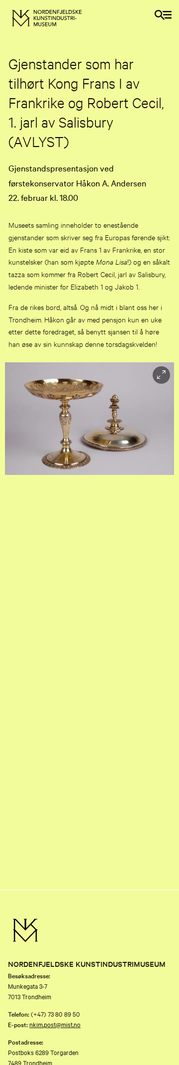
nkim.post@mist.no (55, 1024)
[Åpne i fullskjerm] (161, 375)
